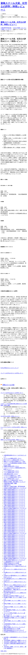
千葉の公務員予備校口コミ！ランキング (14, 505)
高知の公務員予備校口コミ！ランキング (14, 547)
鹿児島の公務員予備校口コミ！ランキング (15, 558)
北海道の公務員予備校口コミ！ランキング (15, 488)
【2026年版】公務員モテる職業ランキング (15, 640)
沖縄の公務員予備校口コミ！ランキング (14, 560)
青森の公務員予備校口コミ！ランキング (14, 489)
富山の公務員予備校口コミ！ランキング (14, 511)
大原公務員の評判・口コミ (11, 474)
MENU (4, 13)
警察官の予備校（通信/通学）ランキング (14, 481)
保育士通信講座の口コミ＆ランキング (14, 630)
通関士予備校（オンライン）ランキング (14, 627)
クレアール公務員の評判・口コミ (13, 458)
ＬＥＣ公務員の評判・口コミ (11, 471)
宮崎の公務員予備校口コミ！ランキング (14, 556)
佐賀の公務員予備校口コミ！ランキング (14, 550)
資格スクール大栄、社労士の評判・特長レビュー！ (14, 6)
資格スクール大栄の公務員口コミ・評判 (14, 461)
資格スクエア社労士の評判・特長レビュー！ (12, 439)
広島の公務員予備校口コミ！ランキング (14, 539)
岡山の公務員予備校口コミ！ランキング (14, 538)
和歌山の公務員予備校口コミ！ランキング (15, 533)
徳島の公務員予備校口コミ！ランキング (14, 542)
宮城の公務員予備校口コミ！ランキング (14, 492)
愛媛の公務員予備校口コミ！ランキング (14, 545)
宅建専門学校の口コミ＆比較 (11, 563)
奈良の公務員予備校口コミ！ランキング (14, 531)
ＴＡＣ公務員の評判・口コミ (11, 472)
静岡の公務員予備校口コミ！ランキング (14, 521)
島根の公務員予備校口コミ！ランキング (14, 536)
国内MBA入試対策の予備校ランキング (14, 595)
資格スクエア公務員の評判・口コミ (13, 480)
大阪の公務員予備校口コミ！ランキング (14, 528)
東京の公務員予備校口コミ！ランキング (14, 506)
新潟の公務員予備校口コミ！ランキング (14, 510)
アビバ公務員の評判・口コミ (11, 478)
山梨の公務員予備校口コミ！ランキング (14, 516)
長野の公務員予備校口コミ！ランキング (14, 517)
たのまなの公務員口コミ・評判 (12, 475)
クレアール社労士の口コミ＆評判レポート (12, 373)
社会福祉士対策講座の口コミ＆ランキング (15, 631)
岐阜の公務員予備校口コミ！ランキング (14, 519)
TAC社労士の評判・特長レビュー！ (10, 416)
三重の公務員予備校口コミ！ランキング (14, 524)
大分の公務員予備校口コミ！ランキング (14, 555)
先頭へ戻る (4, 651)
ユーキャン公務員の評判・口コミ (13, 477)
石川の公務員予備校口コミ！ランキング (14, 513)
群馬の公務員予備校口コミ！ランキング (14, 502)
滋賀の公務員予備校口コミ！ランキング (14, 525)
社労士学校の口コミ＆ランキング (10, 368)
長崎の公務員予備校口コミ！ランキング (14, 552)
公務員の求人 (7, 485)
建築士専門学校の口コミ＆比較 (12, 628)
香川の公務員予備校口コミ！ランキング (14, 544)
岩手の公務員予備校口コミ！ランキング (14, 491)
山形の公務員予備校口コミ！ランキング (14, 496)
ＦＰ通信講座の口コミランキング (13, 561)
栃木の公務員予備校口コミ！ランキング (14, 500)
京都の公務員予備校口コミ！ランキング (14, 527)
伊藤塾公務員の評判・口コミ (11, 466)
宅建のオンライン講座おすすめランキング (15, 585)
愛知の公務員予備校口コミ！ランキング (14, 522)
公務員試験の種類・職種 (10, 483)
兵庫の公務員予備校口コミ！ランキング (14, 530)
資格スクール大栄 (8, 385)
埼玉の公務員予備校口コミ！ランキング (14, 503)
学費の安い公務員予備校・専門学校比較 (14, 486)
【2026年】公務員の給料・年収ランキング (15, 642)
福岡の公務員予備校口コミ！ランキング (14, 549)
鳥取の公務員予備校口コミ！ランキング (14, 535)
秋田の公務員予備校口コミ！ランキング (14, 494)
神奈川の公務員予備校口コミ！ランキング (15, 508)
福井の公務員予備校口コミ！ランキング (14, 514)
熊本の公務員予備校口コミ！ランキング (14, 553)
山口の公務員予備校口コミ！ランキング (14, 541)
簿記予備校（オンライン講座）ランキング (15, 616)
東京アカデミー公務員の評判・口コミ (14, 460)
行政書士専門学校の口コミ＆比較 (13, 564)
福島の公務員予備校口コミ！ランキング (14, 497)
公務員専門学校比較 (6, 27)
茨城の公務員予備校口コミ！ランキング (14, 499)
